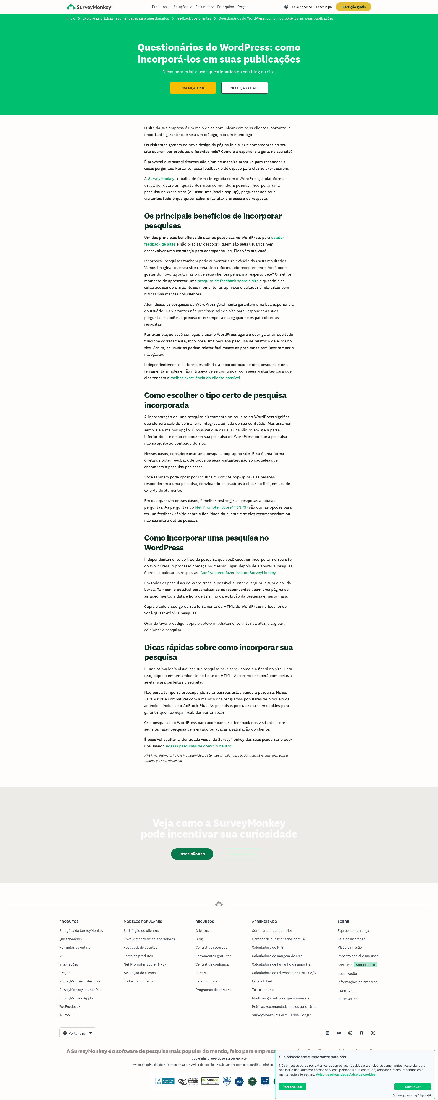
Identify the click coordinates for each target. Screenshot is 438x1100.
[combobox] (77, 1032)
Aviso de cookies (362, 1074)
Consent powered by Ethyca (409, 1095)
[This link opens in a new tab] (327, 1032)
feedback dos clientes (193, 18)
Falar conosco (302, 7)
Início (71, 18)
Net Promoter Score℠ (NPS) (221, 507)
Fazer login (324, 7)
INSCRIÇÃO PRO (192, 88)
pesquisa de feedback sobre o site (228, 280)
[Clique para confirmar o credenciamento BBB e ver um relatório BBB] (165, 1084)
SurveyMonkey (161, 178)
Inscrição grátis (354, 7)
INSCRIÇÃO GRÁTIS (245, 88)
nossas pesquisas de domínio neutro (198, 746)
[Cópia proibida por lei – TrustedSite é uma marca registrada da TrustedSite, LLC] (210, 1084)
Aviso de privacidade (332, 1074)
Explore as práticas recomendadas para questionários (126, 18)
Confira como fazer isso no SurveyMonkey (238, 572)
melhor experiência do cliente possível (205, 377)
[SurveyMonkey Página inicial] (89, 7)
